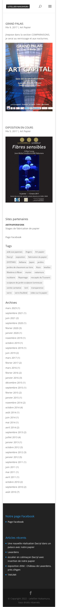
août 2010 (10, 491)
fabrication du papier (37, 257)
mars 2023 (11, 308)
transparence (37, 287)
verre (9, 292)
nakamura (39, 272)
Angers (29, 251)
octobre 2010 (12, 481)
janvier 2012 (12, 457)
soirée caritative (14, 287)
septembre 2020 (14, 323)
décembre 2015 (13, 382)
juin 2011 (10, 467)
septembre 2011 (14, 462)
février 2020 (11, 328)
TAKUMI (12, 574)
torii (26, 287)
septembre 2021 (14, 313)
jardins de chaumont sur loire (20, 267)
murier (28, 272)
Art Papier (25, 27)
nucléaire (11, 277)
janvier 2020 (12, 332)
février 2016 (11, 372)
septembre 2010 (14, 486)
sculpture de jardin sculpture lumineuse (24, 282)
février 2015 (11, 392)
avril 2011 (10, 477)
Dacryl (10, 257)
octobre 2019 (12, 342)
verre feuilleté (21, 292)
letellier (47, 267)
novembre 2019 (13, 337)
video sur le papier (39, 292)
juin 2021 (10, 318)
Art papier (39, 251)
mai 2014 (10, 422)
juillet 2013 (11, 437)
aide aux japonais (14, 251)
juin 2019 (10, 352)
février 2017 (11, 362)
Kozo (38, 267)
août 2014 (10, 412)
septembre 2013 (14, 432)
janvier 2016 (12, 377)
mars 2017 (11, 357)
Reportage (23, 277)
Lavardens (13, 552)
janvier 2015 (12, 397)
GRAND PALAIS (14, 23)
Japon (31, 262)
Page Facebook (13, 237)
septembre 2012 (14, 452)
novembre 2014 (13, 402)
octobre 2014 (12, 407)
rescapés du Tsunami (40, 277)
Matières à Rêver (14, 272)
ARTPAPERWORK (14, 224)
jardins (41, 262)
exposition (20, 257)
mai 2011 (10, 472)
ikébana (22, 262)
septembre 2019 (14, 347)
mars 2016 (11, 367)
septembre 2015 (14, 387)
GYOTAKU (11, 262)
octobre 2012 (12, 447)
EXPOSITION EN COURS (19, 127)
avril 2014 (10, 427)
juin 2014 (10, 417)
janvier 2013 (12, 442)
